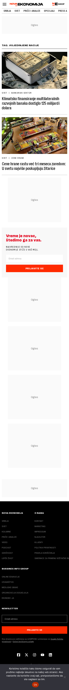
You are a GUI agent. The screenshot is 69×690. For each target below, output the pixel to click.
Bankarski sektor (21, 93)
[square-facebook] (18, 655)
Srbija (7, 10)
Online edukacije (11, 577)
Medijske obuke (10, 587)
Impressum (40, 531)
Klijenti (38, 542)
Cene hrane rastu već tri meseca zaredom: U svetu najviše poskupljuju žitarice (34, 166)
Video (4, 542)
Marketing (39, 526)
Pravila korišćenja (44, 553)
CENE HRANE (17, 158)
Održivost (7, 553)
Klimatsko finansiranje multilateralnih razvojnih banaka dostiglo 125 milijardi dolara (30, 103)
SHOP (61, 4)
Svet (17, 10)
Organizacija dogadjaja (15, 592)
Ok (35, 684)
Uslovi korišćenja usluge (23, 641)
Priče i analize (32, 10)
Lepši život (7, 558)
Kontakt (38, 521)
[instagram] (34, 655)
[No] (64, 677)
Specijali (49, 10)
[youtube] (42, 655)
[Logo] (26, 4)
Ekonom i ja (8, 598)
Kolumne (6, 531)
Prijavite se (34, 268)
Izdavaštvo (8, 582)
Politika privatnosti (45, 547)
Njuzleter (39, 537)
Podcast (6, 547)
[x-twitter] (26, 655)
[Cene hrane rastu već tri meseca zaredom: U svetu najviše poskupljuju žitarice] (34, 135)
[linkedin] (50, 655)
